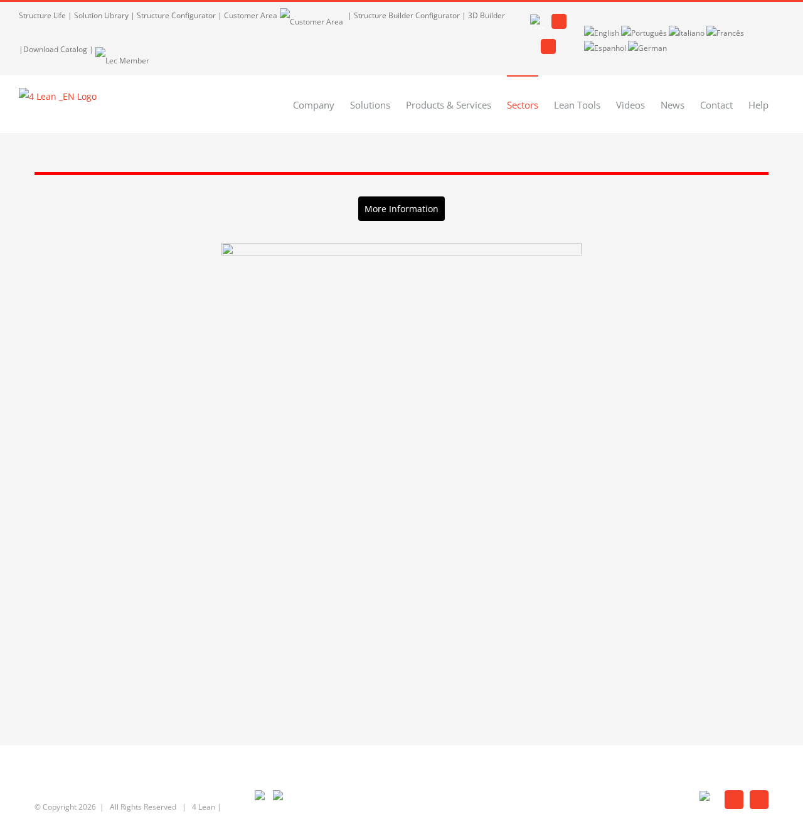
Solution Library (101, 15)
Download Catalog (55, 49)
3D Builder (486, 15)
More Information (401, 209)
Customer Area (250, 15)
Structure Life (42, 15)
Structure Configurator (176, 15)
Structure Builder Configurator (407, 15)
